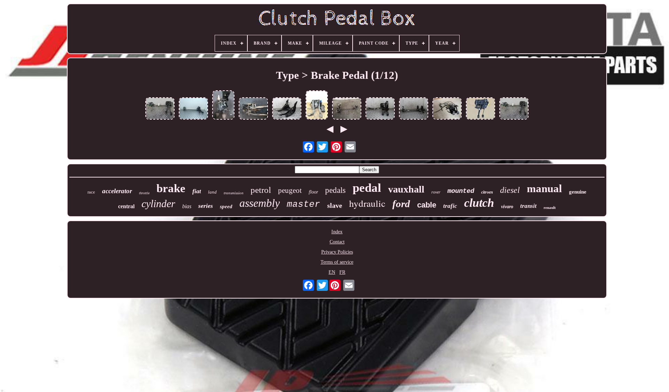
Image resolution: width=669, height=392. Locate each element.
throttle (144, 193)
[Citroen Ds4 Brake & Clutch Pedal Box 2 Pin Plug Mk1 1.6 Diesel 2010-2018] (347, 109)
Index (337, 231)
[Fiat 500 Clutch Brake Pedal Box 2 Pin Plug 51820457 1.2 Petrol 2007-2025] (380, 109)
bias (186, 206)
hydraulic (367, 203)
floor (313, 192)
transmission (234, 193)
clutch (479, 202)
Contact (337, 241)
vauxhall (406, 189)
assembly (259, 203)
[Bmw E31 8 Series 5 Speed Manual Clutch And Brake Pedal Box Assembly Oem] (223, 105)
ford (401, 203)
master (303, 204)
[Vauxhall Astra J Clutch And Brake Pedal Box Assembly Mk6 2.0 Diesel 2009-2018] (287, 109)
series (205, 205)
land (212, 192)
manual (544, 188)
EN (332, 272)
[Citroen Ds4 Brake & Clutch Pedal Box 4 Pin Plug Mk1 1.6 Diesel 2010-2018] (160, 109)
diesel (510, 190)
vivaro (507, 206)
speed (226, 206)
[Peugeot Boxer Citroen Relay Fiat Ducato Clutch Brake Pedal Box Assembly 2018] (316, 105)
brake (170, 188)
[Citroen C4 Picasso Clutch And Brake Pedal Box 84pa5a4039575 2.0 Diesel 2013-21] (414, 109)
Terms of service (337, 262)
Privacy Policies (337, 252)
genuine (577, 192)
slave (334, 205)
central (126, 206)
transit (528, 206)
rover (435, 192)
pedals (335, 190)
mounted (460, 191)
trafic (450, 206)
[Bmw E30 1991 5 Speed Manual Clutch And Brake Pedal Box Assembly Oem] (253, 109)
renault (550, 207)
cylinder (158, 203)
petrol (261, 190)
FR (342, 272)
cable (426, 205)
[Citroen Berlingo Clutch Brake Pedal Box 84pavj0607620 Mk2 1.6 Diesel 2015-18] (193, 109)
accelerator (117, 191)
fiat (196, 191)
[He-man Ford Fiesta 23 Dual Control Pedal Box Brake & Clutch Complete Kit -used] (447, 109)
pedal (367, 188)
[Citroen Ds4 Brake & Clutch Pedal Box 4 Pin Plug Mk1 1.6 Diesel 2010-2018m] (514, 109)
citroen (487, 192)
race (91, 192)
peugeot (290, 190)
